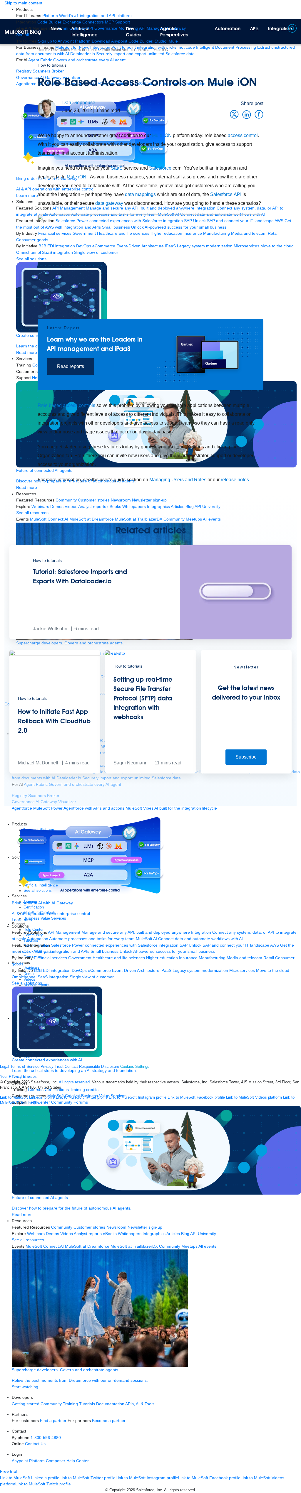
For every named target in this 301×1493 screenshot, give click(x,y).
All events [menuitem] (207, 1246)
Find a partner (53, 1420)
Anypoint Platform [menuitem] (29, 1460)
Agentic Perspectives (174, 32)
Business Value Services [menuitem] (103, 1095)
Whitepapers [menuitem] (129, 1233)
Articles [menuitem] (173, 1233)
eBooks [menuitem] (110, 1233)
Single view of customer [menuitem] (92, 976)
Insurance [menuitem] (188, 957)
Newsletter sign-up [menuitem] (145, 1227)
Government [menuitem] (79, 957)
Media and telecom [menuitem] (244, 957)
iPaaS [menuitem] (165, 970)
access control (243, 135)
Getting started (25, 1403)
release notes (235, 479)
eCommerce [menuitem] (99, 970)
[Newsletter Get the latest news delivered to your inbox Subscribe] (246, 772)
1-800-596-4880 (46, 1437)
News (56, 28)
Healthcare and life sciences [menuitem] (119, 957)
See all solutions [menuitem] (27, 983)
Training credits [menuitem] (84, 1089)
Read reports (70, 366)
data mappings (140, 194)
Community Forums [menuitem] (69, 1102)
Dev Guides (133, 32)
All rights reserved (179, 1490)
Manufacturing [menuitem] (212, 957)
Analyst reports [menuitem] (88, 1233)
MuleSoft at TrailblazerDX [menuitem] (134, 1246)
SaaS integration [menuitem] (53, 976)
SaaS (117, 167)
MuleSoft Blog (22, 31)
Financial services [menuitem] (50, 957)
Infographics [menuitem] (154, 1233)
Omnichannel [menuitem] (24, 976)
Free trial (8, 1471)
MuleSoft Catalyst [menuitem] (63, 1095)
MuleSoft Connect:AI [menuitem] (45, 1246)
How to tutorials (52, 65)
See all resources (28, 1239)
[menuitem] (87, 15)
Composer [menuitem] (56, 1460)
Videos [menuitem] (66, 1233)
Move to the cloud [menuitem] (272, 970)
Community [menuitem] (61, 1227)
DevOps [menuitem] (79, 970)
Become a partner (109, 1420)
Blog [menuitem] (185, 1233)
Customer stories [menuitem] (89, 1227)
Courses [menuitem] (36, 1089)
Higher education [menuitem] (162, 957)
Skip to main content (23, 3)
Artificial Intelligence (84, 32)
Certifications (57, 1089)
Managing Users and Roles (177, 479)
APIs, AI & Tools (139, 1403)
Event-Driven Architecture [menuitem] (135, 970)
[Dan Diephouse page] (47, 108)
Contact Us (35, 1443)
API (237, 194)
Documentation (110, 1403)
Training (70, 1403)
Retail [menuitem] (268, 957)
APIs (254, 28)
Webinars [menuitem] (36, 1233)
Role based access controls (66, 405)
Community (51, 1403)
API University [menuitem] (203, 1233)
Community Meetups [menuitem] (178, 1246)
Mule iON (162, 135)
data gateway (109, 203)
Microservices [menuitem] (242, 970)
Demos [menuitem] (52, 1233)
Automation (227, 28)
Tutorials (87, 1403)
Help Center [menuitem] (39, 1102)
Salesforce (160, 167)
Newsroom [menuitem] (116, 1227)
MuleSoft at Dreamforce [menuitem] (87, 1246)
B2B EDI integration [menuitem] (52, 970)
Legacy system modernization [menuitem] (200, 970)
